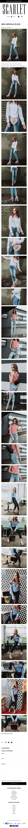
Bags (14, 809)
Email (3, 758)
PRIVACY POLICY (14, 796)
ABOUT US (14, 791)
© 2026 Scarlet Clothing (10, 820)
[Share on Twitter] (8, 742)
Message (3, 763)
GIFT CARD (14, 799)
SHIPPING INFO (14, 793)
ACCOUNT (9, 16)
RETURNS (14, 795)
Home (2, 21)
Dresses (14, 805)
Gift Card (14, 813)
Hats (14, 812)
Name (3, 753)
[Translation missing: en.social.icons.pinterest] (11, 742)
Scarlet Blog (7, 21)
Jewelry (14, 810)
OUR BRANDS (14, 792)
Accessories (14, 808)
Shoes (14, 806)
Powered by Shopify (18, 820)
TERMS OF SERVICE (14, 797)
